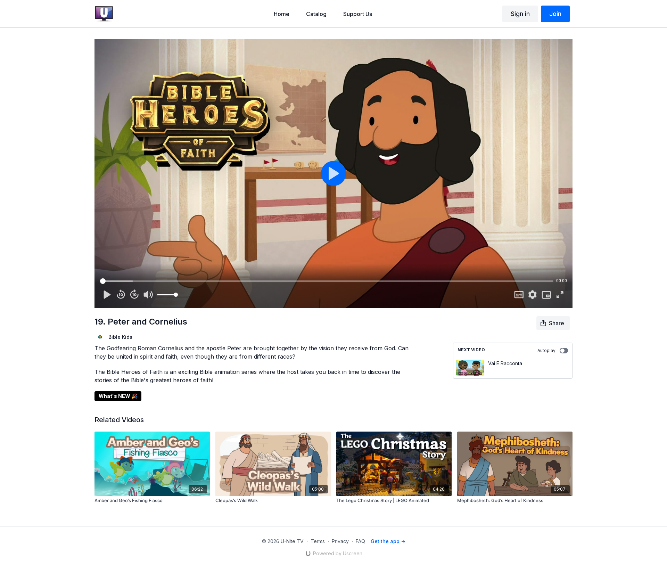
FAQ (360, 541)
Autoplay (546, 350)
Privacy (340, 541)
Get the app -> (388, 541)
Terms (318, 541)
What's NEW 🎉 (118, 396)
